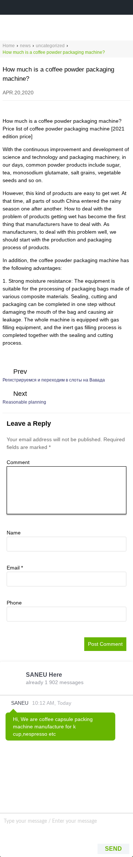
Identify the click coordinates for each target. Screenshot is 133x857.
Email (15, 568)
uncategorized (50, 45)
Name (14, 533)
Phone (14, 603)
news (25, 45)
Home (9, 45)
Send (113, 849)
